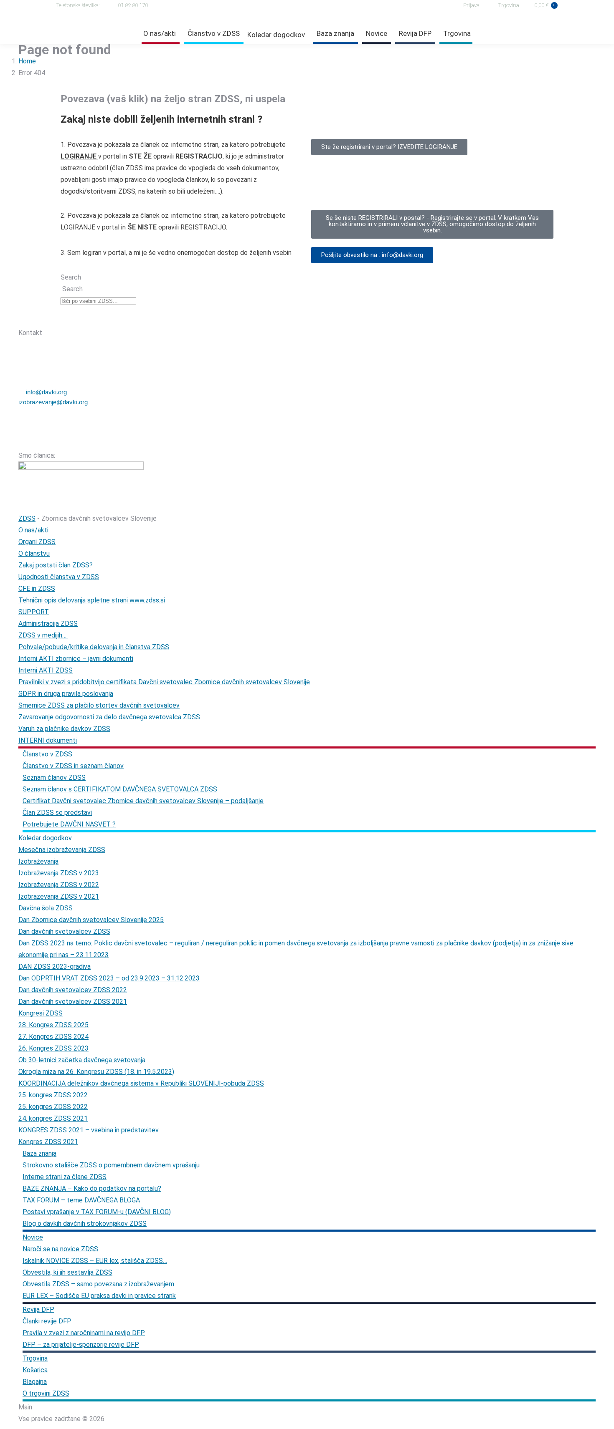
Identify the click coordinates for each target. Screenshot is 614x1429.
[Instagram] (87, 317)
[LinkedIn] (109, 317)
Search (71, 277)
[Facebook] (65, 317)
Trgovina (508, 5)
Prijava (471, 5)
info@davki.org (46, 392)
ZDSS (27, 518)
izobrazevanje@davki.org (53, 402)
